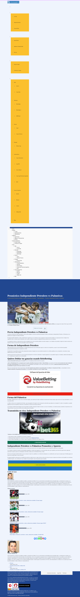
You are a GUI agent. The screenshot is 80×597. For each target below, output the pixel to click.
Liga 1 (18, 256)
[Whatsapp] (39, 539)
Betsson (17, 199)
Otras (13, 78)
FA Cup (15, 52)
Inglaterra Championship (18, 46)
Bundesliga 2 (19, 252)
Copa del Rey (16, 28)
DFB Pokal (19, 253)
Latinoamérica (16, 154)
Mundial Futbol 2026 (22, 528)
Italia (15, 82)
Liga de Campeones (15, 60)
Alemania (16, 100)
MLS (17, 181)
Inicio (13, 6)
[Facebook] (35, 539)
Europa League (17, 64)
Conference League (17, 70)
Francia (15, 124)
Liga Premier (16, 40)
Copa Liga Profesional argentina (22, 175)
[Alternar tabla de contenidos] (44, 329)
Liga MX (18, 264)
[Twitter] (37, 539)
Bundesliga (19, 251)
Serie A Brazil (18, 169)
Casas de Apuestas (17, 190)
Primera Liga (18, 145)
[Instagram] (43, 539)
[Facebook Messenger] (45, 539)
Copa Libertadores (19, 157)
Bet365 (17, 193)
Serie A (18, 247)
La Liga (15, 16)
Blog (15, 220)
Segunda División (17, 22)
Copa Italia (18, 92)
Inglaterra (13, 36)
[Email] (41, 539)
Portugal (15, 142)
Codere (17, 205)
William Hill (18, 211)
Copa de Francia (20, 257)
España (13, 12)
